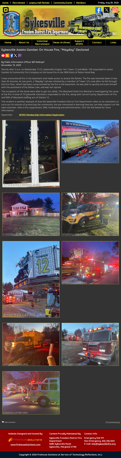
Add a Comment (10, 422)
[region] (60, 42)
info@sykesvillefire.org (104, 444)
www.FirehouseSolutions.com (25, 444)
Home (5, 2)
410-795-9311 (108, 441)
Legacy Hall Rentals (39, 2)
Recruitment (19, 2)
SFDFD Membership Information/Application (41, 114)
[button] (24, 42)
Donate (6, 14)
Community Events (63, 2)
